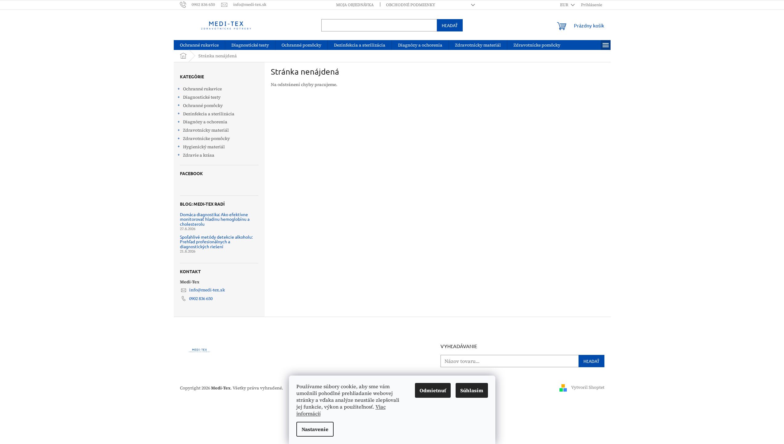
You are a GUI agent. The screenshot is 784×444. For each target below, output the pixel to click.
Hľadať (450, 25)
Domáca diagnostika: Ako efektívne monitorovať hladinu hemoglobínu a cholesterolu (215, 219)
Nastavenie (315, 429)
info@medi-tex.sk (207, 290)
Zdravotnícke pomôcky (206, 138)
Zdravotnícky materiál (206, 130)
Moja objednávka (355, 4)
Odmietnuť (433, 390)
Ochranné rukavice (202, 89)
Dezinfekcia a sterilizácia (208, 114)
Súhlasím (471, 390)
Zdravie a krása (198, 155)
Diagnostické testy (202, 97)
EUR (564, 4)
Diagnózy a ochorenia (205, 122)
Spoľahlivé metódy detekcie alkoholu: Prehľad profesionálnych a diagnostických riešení (216, 242)
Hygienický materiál (204, 147)
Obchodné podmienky (410, 4)
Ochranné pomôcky (203, 105)
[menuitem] (199, 45)
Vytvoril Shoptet (587, 387)
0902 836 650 (201, 298)
